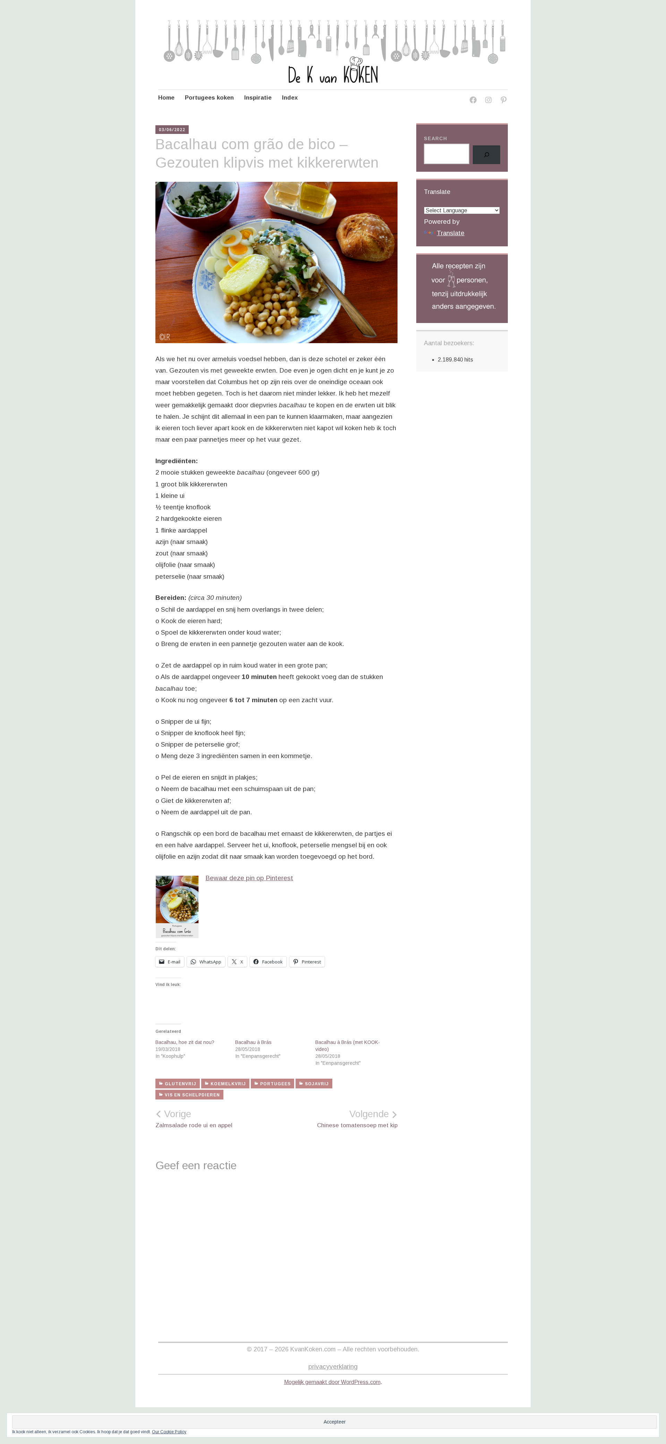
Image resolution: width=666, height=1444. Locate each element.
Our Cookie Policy (169, 1431)
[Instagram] (488, 101)
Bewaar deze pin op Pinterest (249, 878)
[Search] (486, 154)
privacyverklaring (333, 1366)
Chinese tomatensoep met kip (357, 1119)
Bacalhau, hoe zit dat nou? (184, 1042)
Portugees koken (209, 97)
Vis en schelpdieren (192, 1095)
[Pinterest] (504, 101)
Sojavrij (317, 1083)
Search (435, 138)
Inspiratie (258, 97)
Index (290, 97)
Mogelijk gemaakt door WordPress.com (332, 1382)
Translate (450, 233)
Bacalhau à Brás (253, 1042)
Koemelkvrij (228, 1083)
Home (166, 97)
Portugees (275, 1083)
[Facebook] (473, 101)
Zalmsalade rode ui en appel (193, 1119)
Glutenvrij (180, 1083)
